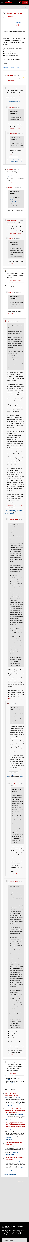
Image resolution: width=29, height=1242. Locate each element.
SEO (4, 20)
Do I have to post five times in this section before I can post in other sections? (15, 1110)
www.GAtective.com (13, 1082)
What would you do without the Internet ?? (14, 1158)
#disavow (5, 67)
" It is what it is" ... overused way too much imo (14, 1094)
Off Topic (18, 1097)
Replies (7, 1106)
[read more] (22, 1103)
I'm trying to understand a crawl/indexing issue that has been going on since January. (15, 1124)
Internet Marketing (11, 1129)
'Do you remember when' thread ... (13, 1143)
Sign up (25, 2)
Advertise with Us (22, 7)
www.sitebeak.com (9, 1079)
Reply (7, 1119)
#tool (17, 67)
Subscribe (18, 22)
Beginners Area (19, 1114)
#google (12, 67)
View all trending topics (9, 1174)
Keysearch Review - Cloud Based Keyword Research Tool (14, 100)
